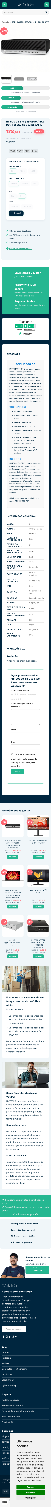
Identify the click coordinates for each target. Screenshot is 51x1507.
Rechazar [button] (30, 1492)
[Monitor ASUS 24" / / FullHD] (38, 876)
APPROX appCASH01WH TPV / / (12, 942)
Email (14, 742)
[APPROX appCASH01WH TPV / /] (13, 926)
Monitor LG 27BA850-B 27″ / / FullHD (38, 841)
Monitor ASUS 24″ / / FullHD (38, 891)
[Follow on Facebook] (3, 1337)
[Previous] (5, 48)
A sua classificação (20, 690)
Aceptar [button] (30, 1487)
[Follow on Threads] (13, 1337)
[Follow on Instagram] (7, 1337)
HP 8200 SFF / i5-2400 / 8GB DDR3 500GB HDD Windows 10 (38, 944)
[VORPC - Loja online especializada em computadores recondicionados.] (25, 4)
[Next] (45, 48)
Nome (14, 729)
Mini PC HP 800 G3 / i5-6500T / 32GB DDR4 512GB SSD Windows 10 (12, 844)
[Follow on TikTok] (10, 1337)
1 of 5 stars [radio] (11, 694)
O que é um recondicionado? (19, 248)
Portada (5, 22)
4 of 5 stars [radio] (31, 694)
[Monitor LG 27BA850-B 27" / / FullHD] (38, 826)
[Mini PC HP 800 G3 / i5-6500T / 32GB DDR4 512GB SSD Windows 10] (13, 826)
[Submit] (46, 12)
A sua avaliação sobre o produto (22, 705)
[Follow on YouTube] (16, 1337)
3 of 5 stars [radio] (22, 694)
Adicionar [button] (12, 857)
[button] (4, 4)
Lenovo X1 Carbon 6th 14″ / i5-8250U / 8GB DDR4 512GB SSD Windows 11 (13, 894)
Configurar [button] (30, 1498)
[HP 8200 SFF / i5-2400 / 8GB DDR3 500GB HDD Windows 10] (38, 926)
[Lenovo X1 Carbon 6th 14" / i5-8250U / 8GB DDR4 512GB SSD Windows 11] (13, 876)
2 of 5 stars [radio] (16, 694)
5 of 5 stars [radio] (15, 699)
